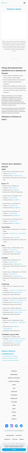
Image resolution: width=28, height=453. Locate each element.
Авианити (14, 371)
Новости (13, 419)
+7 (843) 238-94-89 (13, 338)
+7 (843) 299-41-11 (13, 322)
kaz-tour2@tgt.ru (17, 343)
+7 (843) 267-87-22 (13, 310)
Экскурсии (14, 391)
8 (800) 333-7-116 (22, 290)
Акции (14, 415)
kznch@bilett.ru (16, 223)
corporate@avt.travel (18, 175)
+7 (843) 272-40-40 (12, 187)
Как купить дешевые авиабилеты (11, 360)
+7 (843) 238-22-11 (18, 340)
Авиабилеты (14, 374)
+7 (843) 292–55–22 (12, 249)
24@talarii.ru (16, 326)
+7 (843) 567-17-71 (13, 290)
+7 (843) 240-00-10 (13, 233)
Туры (14, 388)
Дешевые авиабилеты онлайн (10, 358)
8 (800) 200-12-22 (12, 173)
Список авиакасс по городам (10, 356)
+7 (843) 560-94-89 (12, 205)
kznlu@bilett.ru (16, 199)
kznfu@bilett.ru (16, 215)
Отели (14, 384)
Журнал (14, 412)
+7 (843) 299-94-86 (12, 213)
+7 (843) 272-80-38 (12, 197)
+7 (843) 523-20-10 (12, 274)
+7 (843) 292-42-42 (12, 262)
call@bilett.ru (16, 189)
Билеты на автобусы (14, 377)
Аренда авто (14, 398)
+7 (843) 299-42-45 (9, 340)
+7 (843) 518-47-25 (12, 221)
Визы (13, 408)
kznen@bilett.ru (16, 207)
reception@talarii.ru (7, 328)
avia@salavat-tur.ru (17, 264)
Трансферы (14, 395)
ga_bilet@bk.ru (16, 237)
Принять (14, 449)
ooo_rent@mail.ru (17, 251)
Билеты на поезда (14, 381)
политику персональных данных (16, 446)
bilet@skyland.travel (17, 292)
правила (6, 446)
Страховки (14, 401)
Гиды (13, 405)
